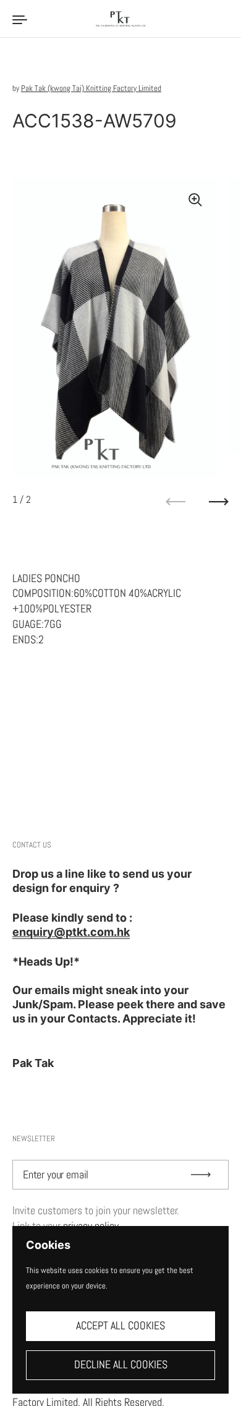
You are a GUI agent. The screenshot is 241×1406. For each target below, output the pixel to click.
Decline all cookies (120, 1364)
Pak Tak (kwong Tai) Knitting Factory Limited (91, 88)
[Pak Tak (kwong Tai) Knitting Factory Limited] (120, 18)
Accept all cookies (120, 1325)
